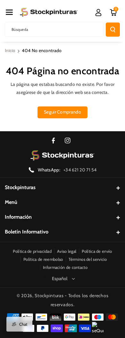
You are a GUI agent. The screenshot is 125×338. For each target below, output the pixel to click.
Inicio (10, 50)
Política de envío (97, 251)
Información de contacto (65, 267)
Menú (11, 202)
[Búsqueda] (113, 30)
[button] (9, 12)
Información (18, 217)
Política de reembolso (43, 259)
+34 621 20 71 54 (80, 170)
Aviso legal (66, 251)
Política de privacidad (32, 251)
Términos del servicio (88, 259)
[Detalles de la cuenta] (98, 12)
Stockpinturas (20, 187)
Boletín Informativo (26, 232)
